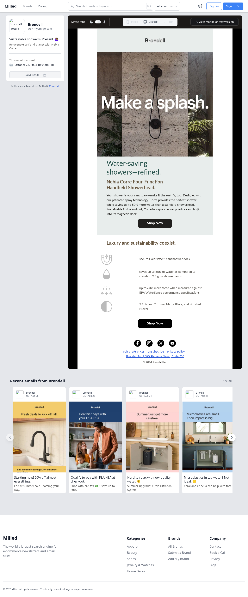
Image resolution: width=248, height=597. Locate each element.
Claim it (54, 86)
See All (227, 381)
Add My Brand (178, 559)
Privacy (214, 559)
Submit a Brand (179, 553)
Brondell (35, 24)
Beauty (132, 553)
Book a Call (217, 553)
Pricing (42, 6)
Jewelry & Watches (140, 565)
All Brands (175, 546)
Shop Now (155, 223)
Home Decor (136, 571)
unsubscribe (156, 351)
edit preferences (134, 351)
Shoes (131, 559)
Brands (27, 6)
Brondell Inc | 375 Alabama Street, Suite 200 (155, 356)
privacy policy (176, 351)
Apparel (132, 546)
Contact (215, 546)
